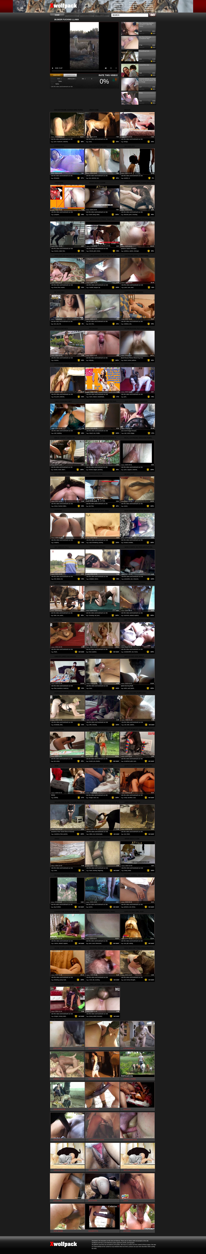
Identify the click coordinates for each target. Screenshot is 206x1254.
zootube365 (127, 652)
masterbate (101, 397)
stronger (136, 251)
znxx (90, 141)
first (59, 287)
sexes (125, 506)
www (97, 214)
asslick (126, 178)
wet (55, 433)
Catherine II (149, 6)
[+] (113, 80)
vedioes (126, 324)
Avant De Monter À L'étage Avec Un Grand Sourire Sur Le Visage (147, 80)
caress (56, 943)
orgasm (129, 469)
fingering (100, 870)
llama (57, 84)
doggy (132, 433)
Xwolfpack (63, 6)
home (98, 251)
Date (102, 15)
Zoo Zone (148, 2)
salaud (132, 615)
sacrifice (130, 797)
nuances (65, 688)
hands (56, 469)
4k (60, 324)
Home (57, 15)
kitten (64, 506)
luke (128, 724)
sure (134, 761)
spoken (94, 652)
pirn (125, 397)
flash (55, 652)
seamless (60, 688)
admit (94, 1016)
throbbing (95, 542)
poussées (127, 579)
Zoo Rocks (148, 4)
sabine (131, 251)
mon (94, 797)
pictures (126, 907)
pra (94, 761)
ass (125, 943)
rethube (91, 360)
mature (95, 397)
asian (58, 761)
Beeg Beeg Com (144, 51)
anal (132, 287)
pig (55, 907)
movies (56, 251)
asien (61, 615)
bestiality (56, 724)
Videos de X (118, 6)
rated (60, 251)
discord (126, 214)
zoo (58, 324)
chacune (135, 579)
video (90, 834)
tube (55, 615)
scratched (127, 761)
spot (90, 542)
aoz (125, 433)
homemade (99, 834)
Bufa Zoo (132, 10)
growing (100, 469)
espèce (136, 615)
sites (61, 724)
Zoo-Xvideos (133, 4)
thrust (55, 287)
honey (128, 980)
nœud (91, 433)
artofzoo (126, 251)
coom (90, 214)
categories (72, 15)
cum (129, 287)
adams (132, 724)
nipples (65, 943)
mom (90, 397)
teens (96, 579)
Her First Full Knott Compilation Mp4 (145, 37)
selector (94, 178)
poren (90, 907)
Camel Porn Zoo (144, 65)
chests (91, 251)
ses (132, 579)
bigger (95, 469)
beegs (126, 141)
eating (131, 943)
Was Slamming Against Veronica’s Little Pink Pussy (146, 24)
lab (93, 980)
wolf (129, 688)
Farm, (60, 81)
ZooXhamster (118, 4)
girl (128, 943)
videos (58, 579)
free (64, 251)
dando (98, 761)
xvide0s (56, 542)
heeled (60, 506)
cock (90, 980)
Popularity (87, 15)
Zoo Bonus (133, 6)
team (125, 360)
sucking (97, 980)
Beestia (132, 8)
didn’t (63, 469)
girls (95, 251)
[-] (116, 79)
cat (95, 615)
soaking (59, 433)
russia (129, 360)
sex (98, 178)
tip (99, 287)
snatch (63, 287)
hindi (128, 834)
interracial (98, 943)
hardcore (59, 141)
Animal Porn (149, 10)
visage (91, 797)
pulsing (101, 542)
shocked (99, 1016)
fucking (95, 870)
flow (55, 688)
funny (133, 907)
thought (133, 980)
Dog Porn (117, 8)
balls (64, 1016)
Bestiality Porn (119, 10)
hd (55, 397)
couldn (91, 287)
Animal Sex (149, 8)
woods (126, 542)
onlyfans (91, 579)
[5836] (56, 797)
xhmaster (56, 178)
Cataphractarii (119, 2)
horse (136, 652)
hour (90, 652)
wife (90, 724)
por (90, 506)
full (55, 579)
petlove (134, 360)
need (59, 469)
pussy (61, 980)
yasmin (65, 834)
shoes (56, 506)
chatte (98, 433)
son (94, 433)
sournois (126, 615)
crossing (134, 214)
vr (129, 178)
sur (97, 797)
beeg (94, 214)
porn (55, 141)
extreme (65, 141)
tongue (96, 287)
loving (60, 1016)
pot (125, 980)
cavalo (91, 761)
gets (131, 761)
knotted (131, 542)
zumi (128, 433)
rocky (125, 797)
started (61, 943)
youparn (56, 214)
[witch (132, 688)
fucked (91, 469)
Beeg (140, 93)
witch (125, 688)
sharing (94, 724)
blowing (56, 980)
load (64, 980)
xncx (90, 688)
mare (90, 870)
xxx (90, 178)
